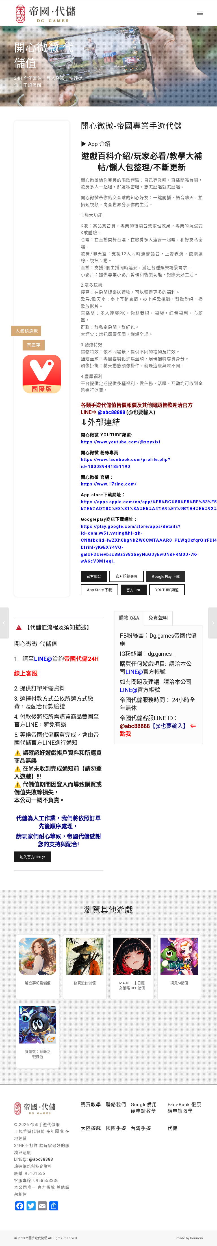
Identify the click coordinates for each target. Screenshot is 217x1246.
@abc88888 (41, 1159)
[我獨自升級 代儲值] (212, 623)
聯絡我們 (116, 1104)
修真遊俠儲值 (85, 983)
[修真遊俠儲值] (84, 956)
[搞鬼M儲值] (179, 956)
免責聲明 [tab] (158, 618)
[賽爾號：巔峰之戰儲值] (37, 1025)
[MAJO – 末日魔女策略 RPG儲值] (132, 956)
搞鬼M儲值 (179, 983)
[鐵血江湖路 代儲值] (4, 623)
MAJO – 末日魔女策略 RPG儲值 (132, 985)
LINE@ (43, 658)
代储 (173, 1128)
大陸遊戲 (91, 1128)
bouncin (196, 1238)
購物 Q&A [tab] (129, 618)
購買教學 (91, 1104)
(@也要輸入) (126, 412)
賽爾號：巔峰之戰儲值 (38, 1054)
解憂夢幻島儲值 (38, 983)
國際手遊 (116, 1128)
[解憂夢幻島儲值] (37, 956)
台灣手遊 (141, 1128)
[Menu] (200, 13)
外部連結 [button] (104, 422)
